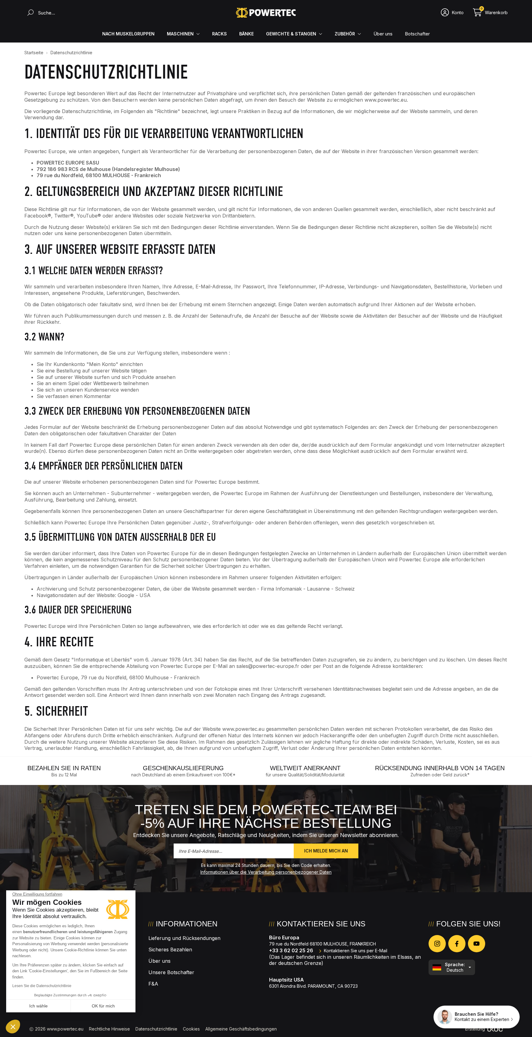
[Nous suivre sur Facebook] (456, 943)
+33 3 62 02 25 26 (291, 950)
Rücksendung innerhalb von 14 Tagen (440, 768)
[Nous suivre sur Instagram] (437, 943)
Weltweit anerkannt (305, 768)
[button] (13, 1026)
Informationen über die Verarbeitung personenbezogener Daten (266, 872)
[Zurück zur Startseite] (265, 13)
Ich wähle (38, 1005)
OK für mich (103, 1005)
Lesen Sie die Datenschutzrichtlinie (41, 986)
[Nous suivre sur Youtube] (476, 943)
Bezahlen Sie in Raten (64, 768)
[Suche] (29, 13)
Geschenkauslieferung (183, 768)
